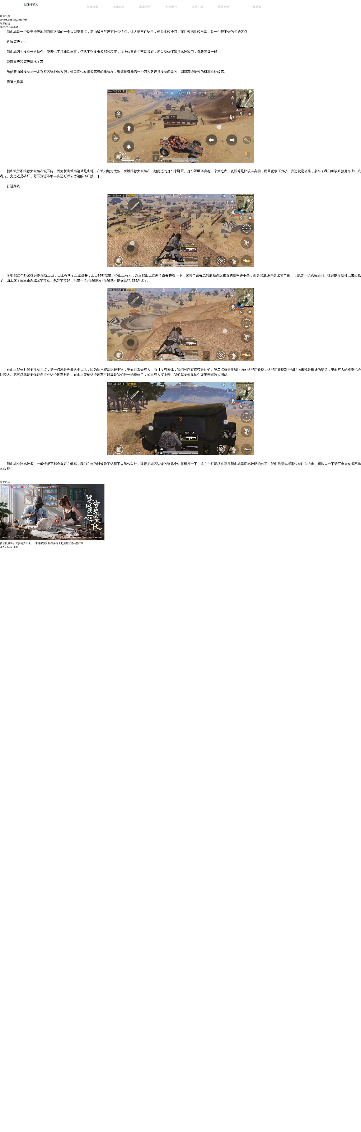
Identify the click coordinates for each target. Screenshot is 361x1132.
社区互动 (223, 7)
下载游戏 (255, 7)
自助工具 (197, 7)
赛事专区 (145, 7)
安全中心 (171, 7)
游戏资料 (119, 7)
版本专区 (92, 7)
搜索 (281, 7)
